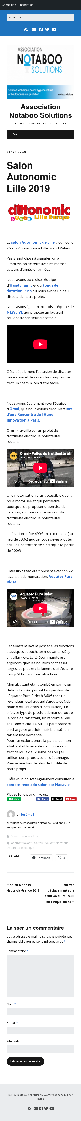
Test (36, 836)
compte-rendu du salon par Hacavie (38, 784)
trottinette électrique (20, 848)
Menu (16, 134)
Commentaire (17, 951)
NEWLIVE (15, 312)
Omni (14, 408)
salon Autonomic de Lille (33, 242)
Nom (11, 1004)
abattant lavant (21, 843)
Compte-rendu (20, 836)
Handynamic (21, 285)
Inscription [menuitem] (26, 4)
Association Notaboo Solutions (40, 110)
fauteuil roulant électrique (51, 843)
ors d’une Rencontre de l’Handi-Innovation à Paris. (39, 414)
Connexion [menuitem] (9, 4)
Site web (13, 1041)
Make (23, 1095)
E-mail (12, 1022)
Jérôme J (27, 814)
